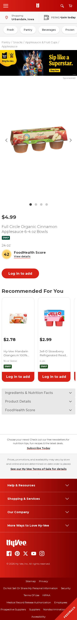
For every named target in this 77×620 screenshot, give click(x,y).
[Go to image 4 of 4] (46, 204)
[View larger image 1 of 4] (38, 140)
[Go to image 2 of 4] (36, 204)
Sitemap (31, 581)
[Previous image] (6, 140)
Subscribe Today (38, 448)
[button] (22, 256)
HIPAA (46, 595)
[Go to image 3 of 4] (41, 204)
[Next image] (70, 140)
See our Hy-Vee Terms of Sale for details (38, 469)
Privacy (43, 581)
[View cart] (70, 5)
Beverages (49, 29)
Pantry (28, 29)
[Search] (62, 5)
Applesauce (9, 46)
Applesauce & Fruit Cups (41, 42)
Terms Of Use (31, 595)
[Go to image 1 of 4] (30, 204)
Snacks (17, 42)
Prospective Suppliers (13, 609)
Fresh (10, 29)
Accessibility (38, 616)
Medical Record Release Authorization (29, 602)
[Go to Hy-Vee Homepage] (38, 5)
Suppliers (34, 609)
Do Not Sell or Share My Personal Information (30, 588)
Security (66, 588)
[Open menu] (5, 5)
